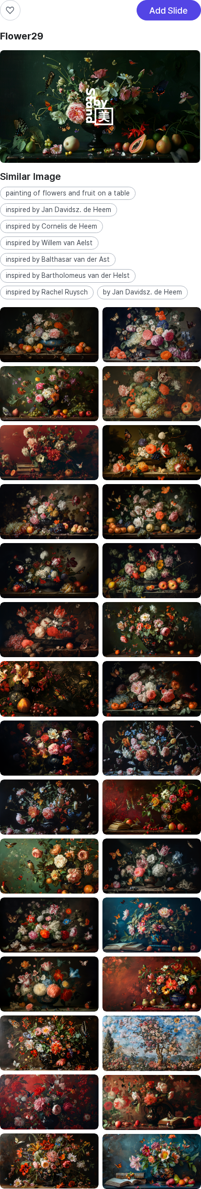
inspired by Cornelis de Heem (51, 226)
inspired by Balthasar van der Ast (58, 259)
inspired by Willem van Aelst (49, 243)
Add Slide (168, 12)
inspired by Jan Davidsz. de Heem (58, 210)
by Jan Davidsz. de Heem (142, 292)
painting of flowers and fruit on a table (68, 193)
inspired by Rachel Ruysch (47, 292)
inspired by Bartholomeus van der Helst (68, 275)
